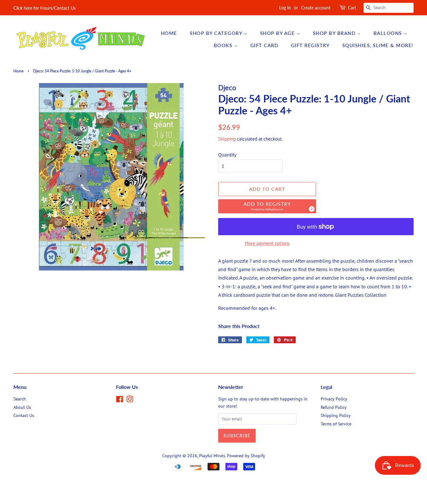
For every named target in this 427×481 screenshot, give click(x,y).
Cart (352, 7)
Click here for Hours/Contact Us (44, 8)
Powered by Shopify (246, 456)
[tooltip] (311, 209)
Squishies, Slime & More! (378, 45)
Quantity (227, 154)
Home (169, 33)
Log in (285, 7)
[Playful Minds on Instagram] (129, 400)
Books (224, 45)
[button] (267, 206)
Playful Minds (212, 456)
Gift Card (264, 45)
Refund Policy (334, 407)
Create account (315, 7)
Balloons (389, 33)
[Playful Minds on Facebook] (119, 400)
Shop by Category (217, 33)
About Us (22, 407)
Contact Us (23, 415)
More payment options (267, 243)
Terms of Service (336, 424)
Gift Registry (310, 45)
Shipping (227, 139)
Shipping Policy (336, 415)
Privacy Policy (334, 399)
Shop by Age (278, 33)
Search (19, 399)
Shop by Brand (335, 33)
